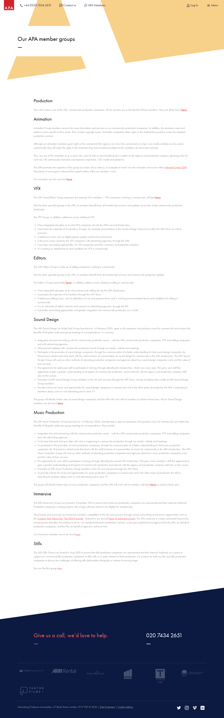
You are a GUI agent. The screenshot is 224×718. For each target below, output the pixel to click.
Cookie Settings (125, 707)
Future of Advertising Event (121, 518)
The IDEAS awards (73, 518)
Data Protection (107, 707)
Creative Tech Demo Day (50, 518)
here (184, 110)
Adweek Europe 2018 (175, 167)
